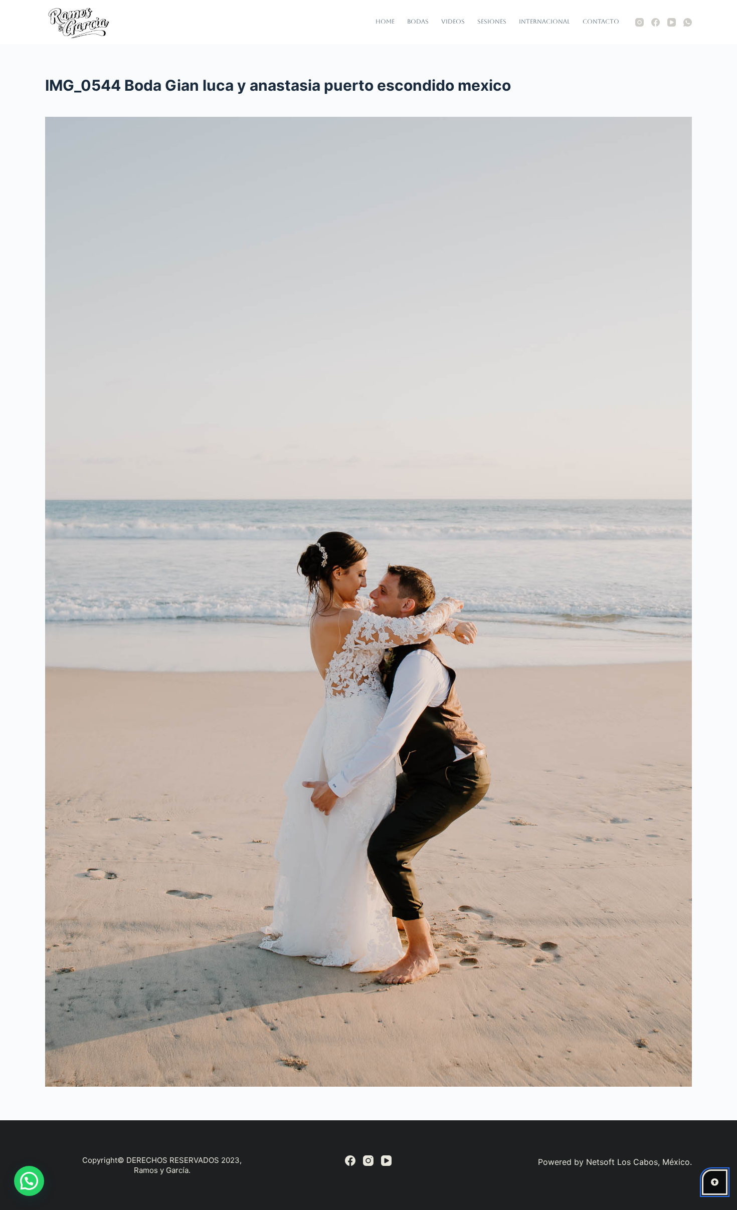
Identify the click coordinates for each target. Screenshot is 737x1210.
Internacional (544, 21)
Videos (453, 21)
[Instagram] (639, 22)
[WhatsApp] (687, 22)
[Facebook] (655, 22)
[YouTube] (671, 22)
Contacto (601, 21)
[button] (29, 1181)
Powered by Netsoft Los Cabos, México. (615, 1162)
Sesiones (491, 21)
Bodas (418, 21)
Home (385, 21)
